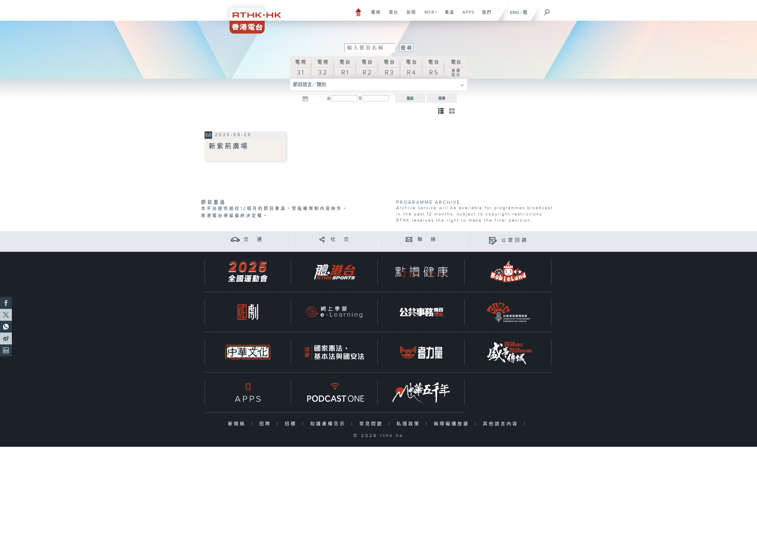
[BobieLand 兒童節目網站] (508, 271)
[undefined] (358, 11)
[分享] (322, 239)
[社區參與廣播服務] (508, 312)
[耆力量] (421, 352)
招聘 (266, 423)
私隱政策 (410, 423)
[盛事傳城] (508, 352)
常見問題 (372, 423)
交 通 (254, 239)
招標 (292, 423)
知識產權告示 (329, 423)
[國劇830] (247, 312)
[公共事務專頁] (421, 312)
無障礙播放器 (453, 423)
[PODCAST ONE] (334, 392)
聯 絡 (428, 239)
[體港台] (334, 271)
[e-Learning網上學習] (334, 312)
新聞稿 (238, 423)
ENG (514, 12)
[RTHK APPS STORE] (247, 392)
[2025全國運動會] (247, 271)
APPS (466, 15)
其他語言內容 (502, 423)
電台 (391, 15)
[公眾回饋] (493, 240)
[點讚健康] (421, 271)
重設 (410, 98)
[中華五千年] (421, 392)
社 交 (341, 239)
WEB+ (428, 15)
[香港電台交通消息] (235, 239)
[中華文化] (247, 352)
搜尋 (441, 98)
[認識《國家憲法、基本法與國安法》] (334, 352)
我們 (484, 15)
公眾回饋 (514, 240)
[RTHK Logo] (251, 16)
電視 (374, 15)
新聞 (409, 15)
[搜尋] (547, 10)
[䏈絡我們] (409, 239)
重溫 (447, 15)
